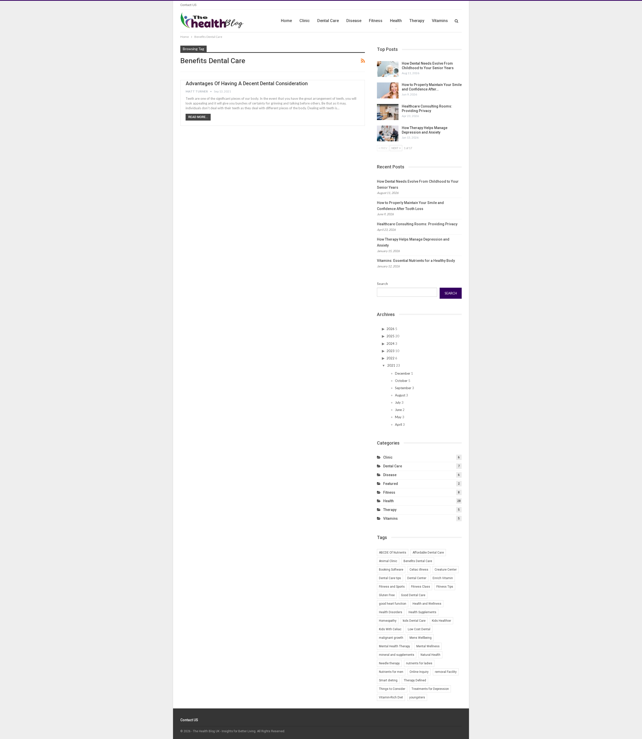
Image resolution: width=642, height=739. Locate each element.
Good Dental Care (413, 595)
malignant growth (391, 638)
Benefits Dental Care (418, 561)
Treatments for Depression (430, 689)
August (400, 395)
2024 (390, 344)
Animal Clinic (388, 561)
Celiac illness (419, 569)
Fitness (375, 20)
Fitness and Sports (392, 586)
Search (382, 284)
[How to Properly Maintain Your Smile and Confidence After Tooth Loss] (387, 90)
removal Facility (446, 672)
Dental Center (416, 578)
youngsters (417, 697)
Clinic (304, 20)
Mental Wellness (428, 646)
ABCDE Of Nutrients (392, 552)
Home (286, 20)
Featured (390, 484)
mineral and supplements (396, 655)
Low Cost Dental (419, 629)
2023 (390, 351)
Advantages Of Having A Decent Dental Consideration (247, 83)
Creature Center (446, 569)
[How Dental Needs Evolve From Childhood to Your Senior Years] (387, 69)
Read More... (198, 117)
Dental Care (328, 20)
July (398, 402)
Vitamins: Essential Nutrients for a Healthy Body (416, 261)
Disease (353, 20)
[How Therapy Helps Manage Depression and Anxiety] (387, 134)
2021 (391, 365)
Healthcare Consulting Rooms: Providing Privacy (417, 224)
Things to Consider (392, 689)
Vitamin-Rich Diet (391, 697)
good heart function (392, 603)
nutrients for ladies (419, 663)
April (398, 425)
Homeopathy (387, 620)
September (403, 388)
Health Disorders (390, 612)
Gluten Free (387, 595)
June (398, 410)
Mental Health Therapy (394, 646)
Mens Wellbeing (421, 638)
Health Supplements (422, 612)
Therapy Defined (415, 680)
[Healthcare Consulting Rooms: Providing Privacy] (387, 112)
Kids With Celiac (390, 629)
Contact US (188, 5)
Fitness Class (420, 586)
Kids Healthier (441, 620)
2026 (390, 329)
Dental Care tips (390, 578)
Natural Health (430, 655)
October (401, 381)
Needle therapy (389, 663)
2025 (390, 336)
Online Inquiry (419, 672)
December (402, 373)
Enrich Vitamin (443, 578)
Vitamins (440, 20)
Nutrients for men (391, 672)
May (398, 417)
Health (396, 20)
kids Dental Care (414, 620)
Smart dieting (388, 680)
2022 (390, 358)
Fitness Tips (444, 586)
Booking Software (391, 569)
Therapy (416, 20)
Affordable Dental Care (428, 552)
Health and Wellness (427, 603)
